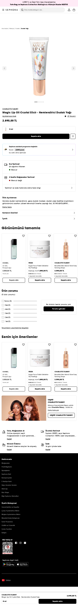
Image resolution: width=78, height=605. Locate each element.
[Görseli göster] (39, 67)
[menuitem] (69, 9)
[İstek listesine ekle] (23, 235)
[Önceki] (4, 68)
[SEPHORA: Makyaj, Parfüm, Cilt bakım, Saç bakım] (12, 10)
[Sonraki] (74, 68)
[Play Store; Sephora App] (8, 564)
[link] (59, 308)
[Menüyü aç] (3, 9)
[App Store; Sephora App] (22, 564)
